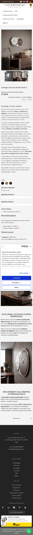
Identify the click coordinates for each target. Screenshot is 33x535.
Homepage (16, 463)
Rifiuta (16, 287)
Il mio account (16, 485)
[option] (2, 183)
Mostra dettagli (24, 273)
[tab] (16, 418)
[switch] (3, 525)
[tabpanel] (9, 76)
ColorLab (17, 465)
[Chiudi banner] (30, 246)
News (16, 476)
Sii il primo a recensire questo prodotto (12, 92)
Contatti (16, 471)
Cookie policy (16, 498)
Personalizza (15, 282)
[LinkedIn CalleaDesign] (8, 507)
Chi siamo (16, 468)
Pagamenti (16, 488)
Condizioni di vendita (16, 493)
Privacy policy (16, 495)
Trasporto (16, 490)
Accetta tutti (16, 278)
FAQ (16, 473)
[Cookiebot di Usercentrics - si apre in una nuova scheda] (21, 246)
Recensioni (16, 418)
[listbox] (16, 183)
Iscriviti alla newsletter (16, 512)
